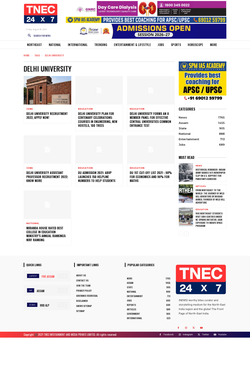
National (32, 223)
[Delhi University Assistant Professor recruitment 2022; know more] (47, 149)
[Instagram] (186, 328)
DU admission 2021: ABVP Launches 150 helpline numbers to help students (96, 176)
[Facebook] (178, 328)
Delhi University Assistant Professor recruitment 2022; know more (47, 176)
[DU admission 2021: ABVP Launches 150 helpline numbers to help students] (99, 149)
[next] (65, 276)
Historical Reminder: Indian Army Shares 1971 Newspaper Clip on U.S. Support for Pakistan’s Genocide (210, 174)
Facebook (169, 334)
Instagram (188, 334)
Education (85, 109)
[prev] (60, 276)
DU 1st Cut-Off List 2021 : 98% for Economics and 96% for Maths (151, 176)
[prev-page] (181, 234)
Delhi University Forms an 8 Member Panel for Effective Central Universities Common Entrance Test (150, 119)
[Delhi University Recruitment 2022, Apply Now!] (47, 90)
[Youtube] (201, 328)
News (199, 166)
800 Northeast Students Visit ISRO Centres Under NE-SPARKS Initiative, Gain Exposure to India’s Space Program (209, 219)
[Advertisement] (125, 361)
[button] (38, 36)
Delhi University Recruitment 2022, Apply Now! (47, 115)
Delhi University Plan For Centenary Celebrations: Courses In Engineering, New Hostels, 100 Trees (97, 119)
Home (27, 55)
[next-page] (186, 234)
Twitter (205, 334)
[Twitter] (194, 328)
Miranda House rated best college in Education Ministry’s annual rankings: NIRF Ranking (46, 234)
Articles (201, 186)
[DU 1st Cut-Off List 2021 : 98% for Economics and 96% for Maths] (151, 149)
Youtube (222, 334)
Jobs (29, 109)
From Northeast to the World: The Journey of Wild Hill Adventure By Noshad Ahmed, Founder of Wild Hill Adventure (210, 196)
